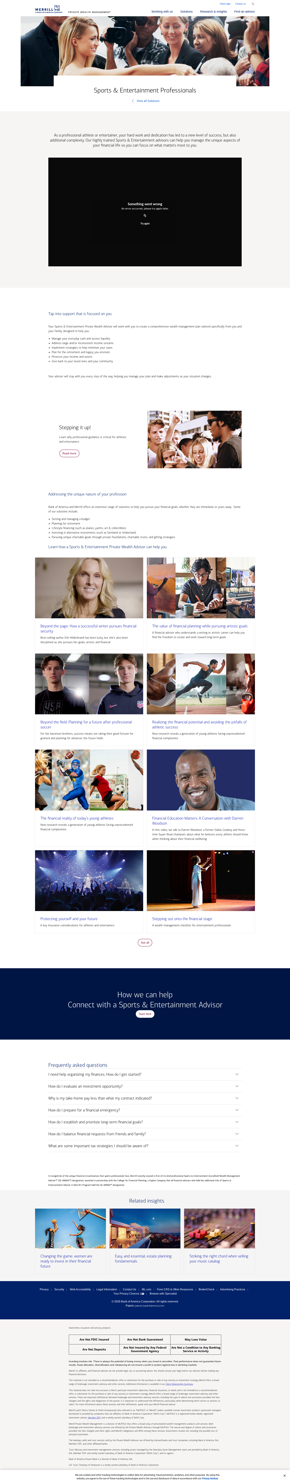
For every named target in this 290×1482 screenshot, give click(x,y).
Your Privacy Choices (126, 1293)
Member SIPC (94, 1417)
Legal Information (106, 1289)
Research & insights (213, 11)
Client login (225, 4)
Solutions (186, 11)
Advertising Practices (232, 1289)
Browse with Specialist (163, 1293)
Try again (145, 224)
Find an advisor (244, 11)
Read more (69, 453)
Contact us (240, 4)
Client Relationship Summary (179, 1384)
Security (59, 1289)
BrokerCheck (206, 1289)
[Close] (284, 1475)
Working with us (162, 11)
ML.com (146, 1289)
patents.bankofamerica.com (149, 1305)
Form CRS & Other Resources (175, 1289)
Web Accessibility (80, 1289)
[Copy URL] (145, 216)
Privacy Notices (210, 1478)
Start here (145, 1014)
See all (145, 942)
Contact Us (129, 1289)
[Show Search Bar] (253, 4)
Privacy (44, 1289)
